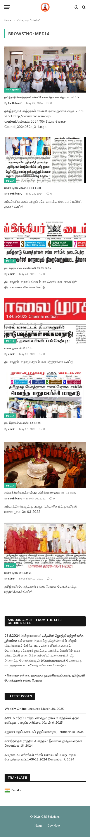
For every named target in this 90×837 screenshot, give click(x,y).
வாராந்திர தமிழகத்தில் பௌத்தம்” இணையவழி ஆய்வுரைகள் (43, 741)
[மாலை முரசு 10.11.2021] (45, 545)
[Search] (83, 7)
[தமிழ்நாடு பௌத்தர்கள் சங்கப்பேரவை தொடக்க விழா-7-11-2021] (45, 69)
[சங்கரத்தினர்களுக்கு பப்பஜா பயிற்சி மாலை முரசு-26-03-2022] (45, 465)
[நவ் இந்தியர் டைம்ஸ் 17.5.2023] (45, 395)
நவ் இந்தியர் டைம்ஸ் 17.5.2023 (22, 423)
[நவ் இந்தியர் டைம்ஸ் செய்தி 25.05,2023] (45, 240)
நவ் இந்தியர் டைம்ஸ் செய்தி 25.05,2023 (27, 268)
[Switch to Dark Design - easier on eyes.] (76, 7)
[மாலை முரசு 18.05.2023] (45, 320)
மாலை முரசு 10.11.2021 (18, 572)
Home (39, 826)
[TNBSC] (45, 7)
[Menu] (7, 7)
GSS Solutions (50, 817)
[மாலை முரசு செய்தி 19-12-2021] (45, 160)
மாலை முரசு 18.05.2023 (18, 348)
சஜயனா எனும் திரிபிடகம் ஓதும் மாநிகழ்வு (31, 732)
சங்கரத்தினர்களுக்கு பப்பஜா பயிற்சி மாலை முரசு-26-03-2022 (40, 492)
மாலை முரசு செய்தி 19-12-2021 (22, 188)
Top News (12, 90)
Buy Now (54, 826)
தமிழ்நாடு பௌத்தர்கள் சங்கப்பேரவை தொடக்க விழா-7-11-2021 (41, 97)
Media (10, 180)
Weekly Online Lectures (22, 709)
